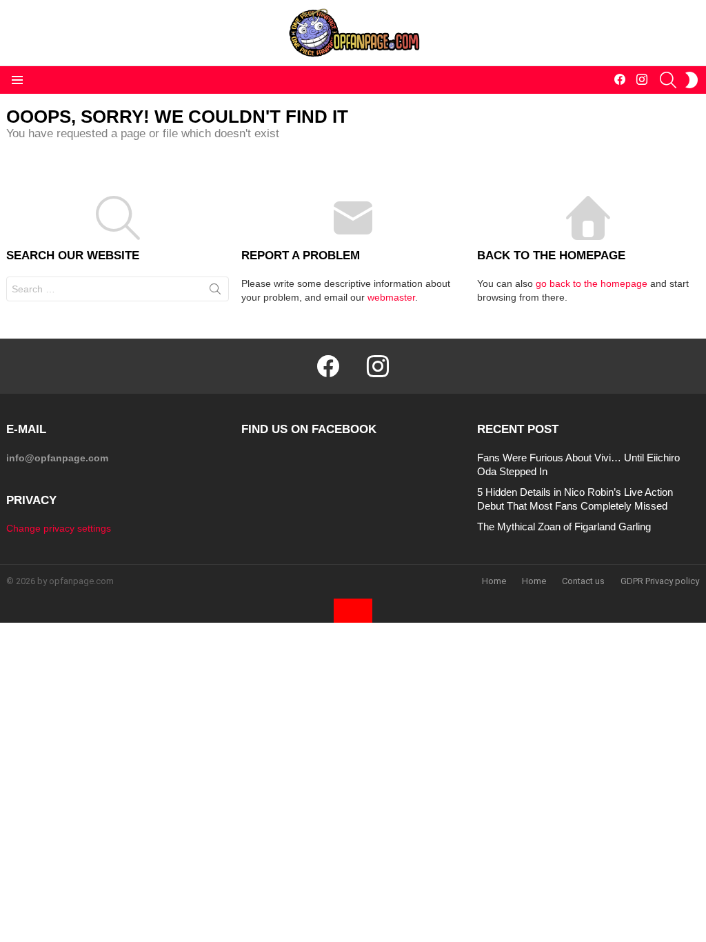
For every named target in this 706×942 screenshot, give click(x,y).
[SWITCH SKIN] (691, 80)
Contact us (583, 581)
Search (215, 292)
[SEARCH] (668, 80)
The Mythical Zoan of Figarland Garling (564, 526)
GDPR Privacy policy (660, 581)
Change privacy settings (58, 528)
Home (494, 581)
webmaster (391, 297)
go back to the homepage (591, 283)
